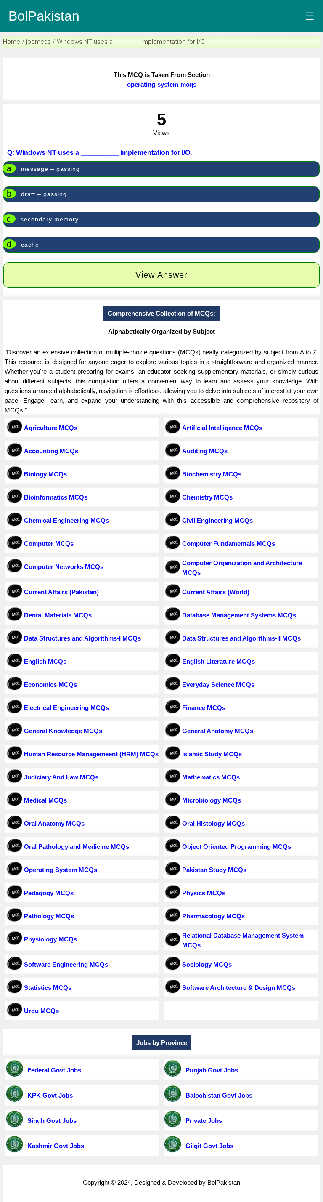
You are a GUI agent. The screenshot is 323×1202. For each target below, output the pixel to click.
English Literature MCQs (218, 661)
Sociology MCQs (207, 964)
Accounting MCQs (51, 451)
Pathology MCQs (49, 916)
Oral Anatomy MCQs (54, 823)
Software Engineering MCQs (66, 964)
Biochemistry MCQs (211, 474)
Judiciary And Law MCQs (61, 777)
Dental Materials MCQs (58, 615)
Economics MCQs (50, 684)
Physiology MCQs (50, 939)
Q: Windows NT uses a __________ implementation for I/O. (99, 152)
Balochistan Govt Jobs (217, 1095)
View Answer (161, 274)
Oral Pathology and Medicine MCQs (76, 846)
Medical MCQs (45, 800)
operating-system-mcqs (161, 84)
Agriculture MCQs (50, 427)
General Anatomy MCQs (217, 730)
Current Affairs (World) (215, 592)
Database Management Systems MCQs (239, 615)
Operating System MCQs (60, 869)
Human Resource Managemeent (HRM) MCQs (91, 754)
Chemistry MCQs (207, 497)
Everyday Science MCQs (218, 684)
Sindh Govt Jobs (50, 1120)
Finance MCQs (203, 707)
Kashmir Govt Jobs (54, 1145)
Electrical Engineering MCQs (66, 707)
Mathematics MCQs (211, 777)
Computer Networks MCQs (63, 566)
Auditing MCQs (205, 451)
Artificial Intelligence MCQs (222, 427)
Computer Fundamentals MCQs (228, 543)
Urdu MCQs (41, 1010)
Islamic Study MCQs (212, 754)
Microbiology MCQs (211, 800)
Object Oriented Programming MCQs (236, 846)
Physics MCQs (203, 892)
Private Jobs (202, 1120)
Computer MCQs (49, 543)
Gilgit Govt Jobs (207, 1145)
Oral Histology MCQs (213, 823)
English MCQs (45, 661)
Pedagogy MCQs (49, 892)
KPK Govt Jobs (48, 1095)
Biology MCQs (45, 474)
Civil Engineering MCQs (217, 520)
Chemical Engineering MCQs (66, 520)
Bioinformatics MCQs (55, 497)
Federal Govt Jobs (52, 1070)
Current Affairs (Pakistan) (61, 592)
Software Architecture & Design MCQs (238, 987)
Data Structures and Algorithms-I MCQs (82, 638)
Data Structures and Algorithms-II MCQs (241, 638)
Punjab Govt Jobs (210, 1070)
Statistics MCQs (47, 987)
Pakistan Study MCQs (214, 869)
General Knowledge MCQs (63, 730)
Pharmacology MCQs (213, 916)
